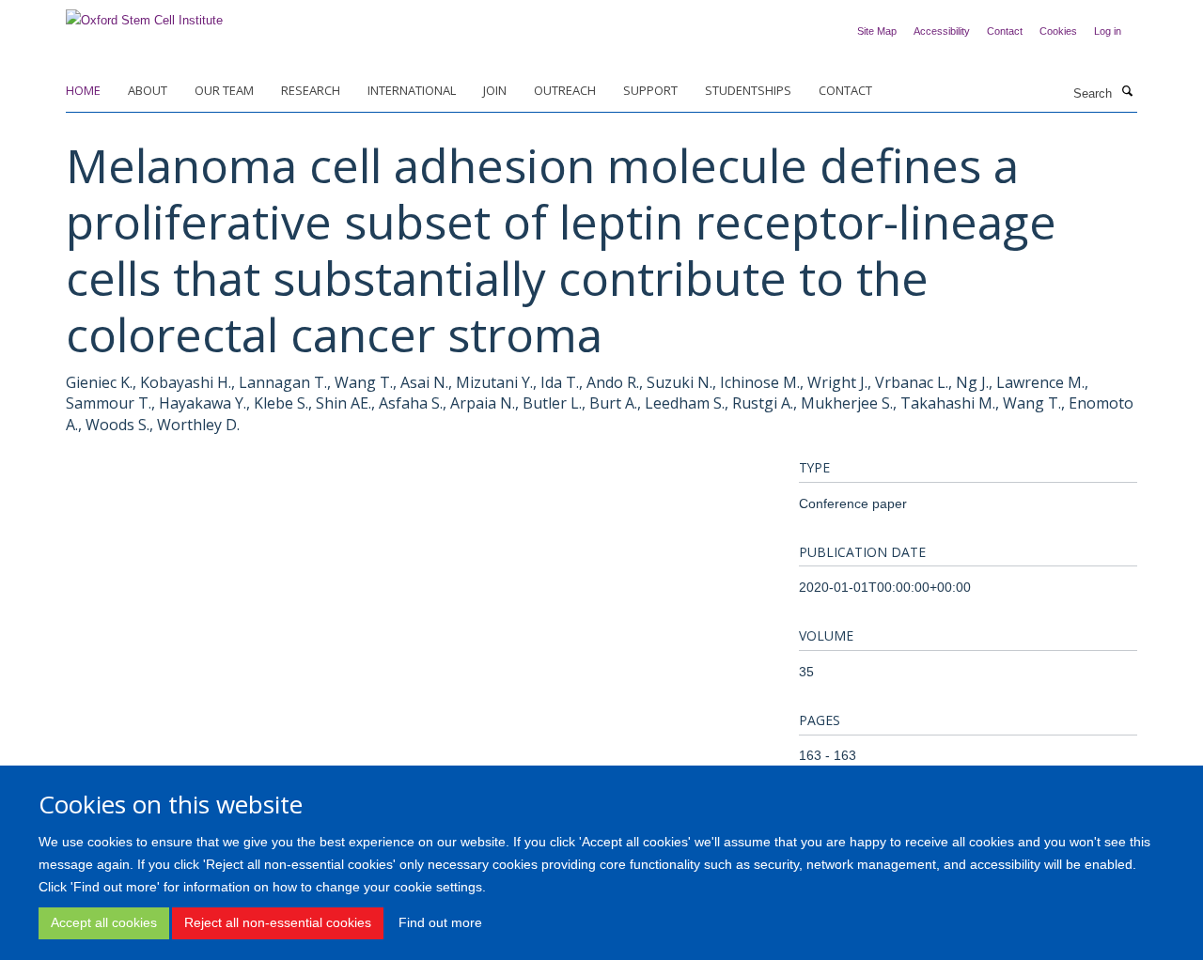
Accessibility (942, 31)
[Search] (1127, 92)
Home (83, 90)
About (147, 90)
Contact (1005, 31)
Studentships (748, 90)
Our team (224, 90)
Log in (1107, 31)
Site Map (877, 31)
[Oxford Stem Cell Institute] (144, 15)
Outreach (565, 90)
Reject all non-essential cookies (277, 922)
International (411, 90)
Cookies (1058, 31)
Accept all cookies (104, 922)
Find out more (440, 922)
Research (310, 90)
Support (650, 90)
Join (495, 90)
